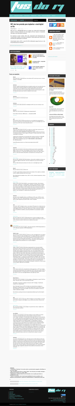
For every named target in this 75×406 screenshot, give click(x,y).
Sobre (39, 15)
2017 (52, 137)
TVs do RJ (17, 404)
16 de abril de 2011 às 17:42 (22, 313)
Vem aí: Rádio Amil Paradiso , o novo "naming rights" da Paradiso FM (18, 67)
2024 (52, 128)
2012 (52, 144)
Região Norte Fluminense (55, 173)
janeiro (51, 162)
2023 (52, 129)
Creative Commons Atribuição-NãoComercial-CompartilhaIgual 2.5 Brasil (58, 401)
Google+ (58, 25)
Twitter (55, 25)
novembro (52, 148)
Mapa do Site (33, 15)
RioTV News (12, 397)
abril (51, 158)
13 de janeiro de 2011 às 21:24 (23, 233)
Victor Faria (15, 158)
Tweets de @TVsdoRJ (52, 56)
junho (51, 155)
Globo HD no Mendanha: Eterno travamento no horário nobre (30, 381)
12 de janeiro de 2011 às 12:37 (21, 96)
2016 (52, 138)
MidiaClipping (12, 394)
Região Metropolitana (17, 45)
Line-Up (11, 393)
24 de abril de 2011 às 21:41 (21, 337)
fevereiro (52, 160)
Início (11, 15)
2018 (52, 136)
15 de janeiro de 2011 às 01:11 (19, 297)
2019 (52, 134)
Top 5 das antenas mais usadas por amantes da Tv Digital (56, 89)
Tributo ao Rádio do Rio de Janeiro (16, 398)
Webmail (53, 15)
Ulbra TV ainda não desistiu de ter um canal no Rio (28, 383)
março (51, 159)
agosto (51, 152)
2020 (52, 133)
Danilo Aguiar (15, 225)
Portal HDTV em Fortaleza (14, 395)
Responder (15, 81)
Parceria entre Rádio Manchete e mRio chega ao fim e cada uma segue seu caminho (39, 56)
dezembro (52, 147)
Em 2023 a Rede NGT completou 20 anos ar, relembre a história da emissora (38, 68)
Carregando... (31, 392)
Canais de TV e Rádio (18, 15)
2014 (52, 141)
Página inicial (14, 20)
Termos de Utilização (46, 15)
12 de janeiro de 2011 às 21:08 (22, 128)
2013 (52, 143)
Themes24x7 (24, 404)
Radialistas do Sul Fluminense (15, 396)
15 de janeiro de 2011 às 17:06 (22, 305)
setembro (52, 151)
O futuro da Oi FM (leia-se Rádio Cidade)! (56, 114)
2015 (52, 140)
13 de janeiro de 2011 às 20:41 (23, 225)
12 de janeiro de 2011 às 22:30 (20, 168)
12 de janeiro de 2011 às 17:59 (21, 103)
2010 (52, 163)
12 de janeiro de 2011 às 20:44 (19, 119)
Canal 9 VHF (51, 107)
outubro (52, 149)
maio (51, 156)
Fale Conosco (27, 15)
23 (17, 28)
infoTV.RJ (11, 391)
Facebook (51, 25)
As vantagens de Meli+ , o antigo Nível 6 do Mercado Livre (39, 62)
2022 (52, 130)
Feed (62, 25)
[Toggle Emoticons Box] (10, 379)
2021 (52, 132)
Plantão (22, 20)
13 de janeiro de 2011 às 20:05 (22, 216)
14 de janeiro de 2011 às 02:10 (19, 267)
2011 (52, 145)
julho (51, 153)
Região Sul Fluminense (57, 175)
